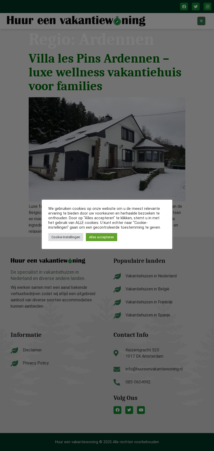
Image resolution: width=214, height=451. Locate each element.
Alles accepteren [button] (101, 237)
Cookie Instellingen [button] (65, 237)
